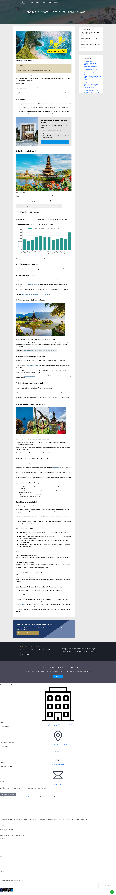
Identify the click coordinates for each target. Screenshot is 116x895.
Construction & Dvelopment (58, 861)
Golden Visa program (29, 376)
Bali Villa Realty (21, 604)
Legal (58, 864)
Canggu (36, 392)
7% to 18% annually (42, 268)
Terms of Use (11, 884)
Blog (50, 2)
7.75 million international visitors (60, 216)
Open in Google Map (5, 726)
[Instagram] (5, 889)
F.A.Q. (58, 846)
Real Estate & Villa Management (58, 867)
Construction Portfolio (58, 876)
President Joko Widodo (33, 365)
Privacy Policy (26, 797)
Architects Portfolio (58, 873)
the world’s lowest (56, 467)
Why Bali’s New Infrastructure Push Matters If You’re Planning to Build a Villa (90, 39)
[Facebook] (1, 890)
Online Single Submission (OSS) (32, 284)
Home (31, 2)
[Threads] (8, 889)
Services (38, 2)
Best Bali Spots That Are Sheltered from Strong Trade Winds (90, 33)
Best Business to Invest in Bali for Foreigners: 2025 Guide (36, 294)
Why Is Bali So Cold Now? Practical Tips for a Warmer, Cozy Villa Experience (90, 45)
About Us (44, 2)
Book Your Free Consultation (55, 142)
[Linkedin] (11, 889)
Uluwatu (42, 392)
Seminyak (27, 477)
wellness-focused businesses (53, 516)
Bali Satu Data (23, 256)
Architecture (58, 858)
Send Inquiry (58, 852)
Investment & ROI (23, 30)
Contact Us (56, 2)
